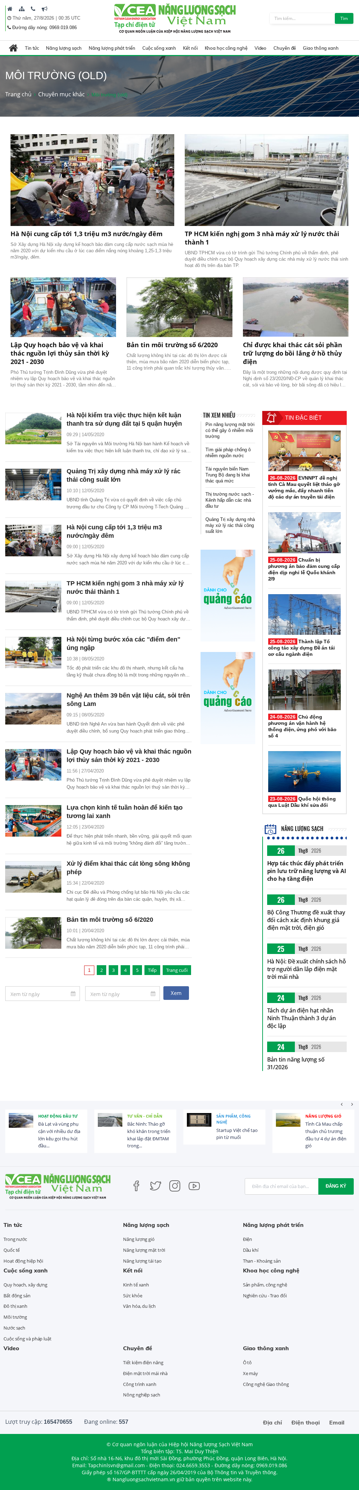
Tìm (344, 18)
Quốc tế (12, 1250)
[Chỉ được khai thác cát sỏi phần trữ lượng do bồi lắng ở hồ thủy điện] (295, 307)
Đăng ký (336, 1186)
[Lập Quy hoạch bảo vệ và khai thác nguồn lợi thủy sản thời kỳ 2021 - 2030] (63, 307)
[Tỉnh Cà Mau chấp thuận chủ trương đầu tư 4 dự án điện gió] (288, 1125)
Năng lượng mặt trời (144, 1250)
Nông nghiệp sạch (141, 1395)
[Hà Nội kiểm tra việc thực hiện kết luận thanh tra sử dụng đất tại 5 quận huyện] (33, 428)
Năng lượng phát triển (112, 48)
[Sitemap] (22, 9)
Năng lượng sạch (64, 48)
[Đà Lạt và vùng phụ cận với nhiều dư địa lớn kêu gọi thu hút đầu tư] (21, 1125)
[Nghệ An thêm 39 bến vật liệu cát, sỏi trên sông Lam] (33, 709)
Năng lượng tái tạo (142, 1261)
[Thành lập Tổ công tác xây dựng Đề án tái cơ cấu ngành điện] (304, 614)
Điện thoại (305, 1422)
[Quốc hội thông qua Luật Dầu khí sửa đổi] (304, 771)
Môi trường (15, 1317)
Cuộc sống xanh (159, 48)
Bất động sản (17, 1295)
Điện (247, 1239)
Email (336, 1422)
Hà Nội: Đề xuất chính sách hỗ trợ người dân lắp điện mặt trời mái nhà (306, 969)
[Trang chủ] (10, 9)
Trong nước (15, 1239)
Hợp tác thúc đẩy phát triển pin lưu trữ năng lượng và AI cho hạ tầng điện (306, 871)
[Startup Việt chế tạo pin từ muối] (199, 1125)
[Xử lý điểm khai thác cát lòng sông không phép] (33, 877)
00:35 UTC (69, 18)
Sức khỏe (132, 1295)
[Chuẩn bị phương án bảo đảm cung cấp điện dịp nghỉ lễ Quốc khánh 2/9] (304, 532)
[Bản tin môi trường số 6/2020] (179, 307)
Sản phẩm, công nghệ (233, 1119)
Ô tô (247, 1362)
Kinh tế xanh (136, 1285)
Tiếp (152, 970)
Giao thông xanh (321, 48)
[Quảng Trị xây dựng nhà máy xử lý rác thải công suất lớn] (33, 484)
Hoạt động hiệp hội (23, 1261)
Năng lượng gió (323, 1116)
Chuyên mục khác (61, 94)
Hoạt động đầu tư (58, 1116)
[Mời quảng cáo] (44, 9)
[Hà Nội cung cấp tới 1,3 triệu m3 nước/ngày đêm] (92, 180)
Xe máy (250, 1373)
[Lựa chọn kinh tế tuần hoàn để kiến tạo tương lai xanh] (33, 821)
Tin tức (32, 48)
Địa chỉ (272, 1422)
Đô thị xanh (15, 1306)
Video (261, 48)
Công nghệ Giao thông (266, 1384)
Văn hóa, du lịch (139, 1306)
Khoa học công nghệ (226, 48)
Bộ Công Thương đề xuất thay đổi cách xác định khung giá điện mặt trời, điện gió (306, 920)
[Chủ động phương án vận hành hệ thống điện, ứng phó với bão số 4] (304, 690)
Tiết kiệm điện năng (143, 1362)
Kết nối (190, 48)
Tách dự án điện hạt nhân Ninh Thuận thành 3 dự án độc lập (301, 1018)
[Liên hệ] (33, 9)
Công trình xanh (139, 1384)
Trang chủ (18, 94)
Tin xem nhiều (219, 415)
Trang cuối (177, 970)
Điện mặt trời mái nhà (145, 1373)
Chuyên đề (284, 48)
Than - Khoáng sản (262, 1261)
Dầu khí (250, 1250)
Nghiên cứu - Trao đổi (265, 1295)
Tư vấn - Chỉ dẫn (144, 1116)
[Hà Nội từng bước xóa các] (33, 652)
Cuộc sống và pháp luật (28, 1338)
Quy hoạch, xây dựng (25, 1285)
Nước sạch (14, 1328)
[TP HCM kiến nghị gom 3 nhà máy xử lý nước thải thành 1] (266, 180)
